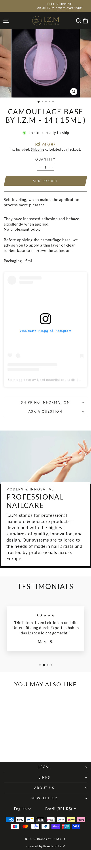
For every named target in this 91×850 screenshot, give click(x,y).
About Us (44, 788)
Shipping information (45, 402)
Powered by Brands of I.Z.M (45, 846)
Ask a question (45, 411)
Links (44, 777)
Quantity (45, 159)
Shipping (37, 149)
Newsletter (44, 798)
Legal (44, 767)
